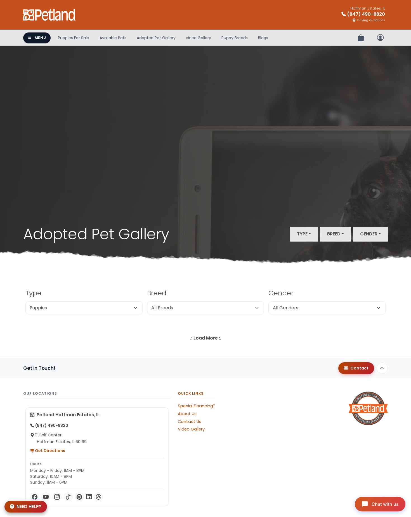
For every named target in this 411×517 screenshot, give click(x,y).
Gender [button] (368, 234)
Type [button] (302, 234)
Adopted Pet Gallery (156, 38)
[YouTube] (45, 496)
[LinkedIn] (89, 496)
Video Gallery (198, 38)
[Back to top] (382, 368)
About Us (187, 414)
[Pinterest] (79, 496)
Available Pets (113, 38)
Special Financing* (196, 406)
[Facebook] (34, 496)
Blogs (263, 38)
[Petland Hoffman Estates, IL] (49, 14)
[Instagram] (57, 496)
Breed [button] (334, 234)
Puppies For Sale (73, 38)
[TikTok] (68, 496)
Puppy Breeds (234, 38)
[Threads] (98, 496)
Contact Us (189, 421)
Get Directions (49, 450)
